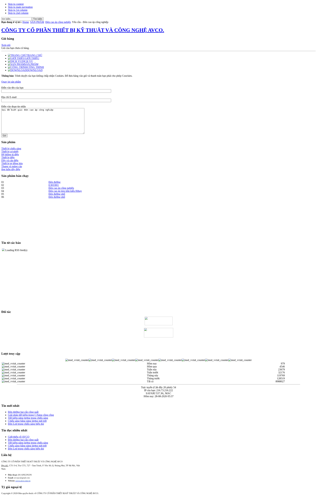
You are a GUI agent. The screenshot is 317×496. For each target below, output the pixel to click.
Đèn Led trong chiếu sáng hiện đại (26, 423)
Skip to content (16, 4)
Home (25, 22)
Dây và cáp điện (9, 160)
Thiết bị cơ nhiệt (9, 151)
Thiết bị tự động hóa (12, 163)
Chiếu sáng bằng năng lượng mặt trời (27, 420)
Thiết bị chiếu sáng (11, 148)
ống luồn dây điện (10, 169)
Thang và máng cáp (11, 166)
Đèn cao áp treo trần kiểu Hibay (65, 191)
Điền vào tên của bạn (12, 87)
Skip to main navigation (20, 7)
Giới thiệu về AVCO (18, 436)
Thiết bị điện (8, 157)
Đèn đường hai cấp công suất (23, 412)
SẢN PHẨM (37, 22)
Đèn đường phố (57, 194)
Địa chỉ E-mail (9, 97)
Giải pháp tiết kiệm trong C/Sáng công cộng (31, 415)
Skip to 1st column (17, 10)
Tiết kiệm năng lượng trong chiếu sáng (28, 418)
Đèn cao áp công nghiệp (58, 22)
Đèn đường (54, 182)
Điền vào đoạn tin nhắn (13, 106)
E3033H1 (54, 185)
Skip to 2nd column (18, 13)
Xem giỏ (5, 45)
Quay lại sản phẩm (11, 81)
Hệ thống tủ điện (10, 154)
